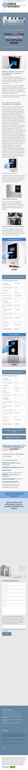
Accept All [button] (12, 767)
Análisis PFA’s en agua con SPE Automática (9, 714)
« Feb (3, 748)
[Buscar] (21, 5)
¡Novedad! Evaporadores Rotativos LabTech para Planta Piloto (11, 716)
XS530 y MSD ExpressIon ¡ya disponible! (8, 722)
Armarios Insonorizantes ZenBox (7, 711)
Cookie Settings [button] (5, 767)
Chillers (4, 9)
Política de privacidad (18, 764)
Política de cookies (6, 764)
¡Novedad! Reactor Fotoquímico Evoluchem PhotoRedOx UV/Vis (12, 719)
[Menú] (24, 5)
